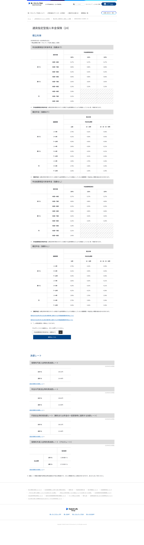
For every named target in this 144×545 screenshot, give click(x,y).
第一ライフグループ (55, 514)
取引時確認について (93, 490)
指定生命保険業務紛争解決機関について (56, 496)
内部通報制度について (106, 490)
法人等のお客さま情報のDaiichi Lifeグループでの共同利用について (45, 498)
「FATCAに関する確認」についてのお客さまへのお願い (42, 493)
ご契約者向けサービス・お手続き (42, 18)
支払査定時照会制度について (35, 496)
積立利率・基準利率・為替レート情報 (62, 18)
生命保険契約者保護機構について (103, 493)
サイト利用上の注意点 (74, 496)
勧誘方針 (71, 490)
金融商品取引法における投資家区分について (101, 496)
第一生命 (66, 514)
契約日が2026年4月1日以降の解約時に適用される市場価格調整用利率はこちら (52, 320)
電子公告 (85, 496)
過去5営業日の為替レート (36, 384)
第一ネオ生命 (89, 514)
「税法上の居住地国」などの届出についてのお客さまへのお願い (75, 493)
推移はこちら (52, 337)
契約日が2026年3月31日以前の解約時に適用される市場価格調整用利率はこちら (52, 315)
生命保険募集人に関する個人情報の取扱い (55, 490)
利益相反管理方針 (80, 490)
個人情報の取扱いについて (35, 490)
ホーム (29, 18)
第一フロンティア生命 (78, 514)
